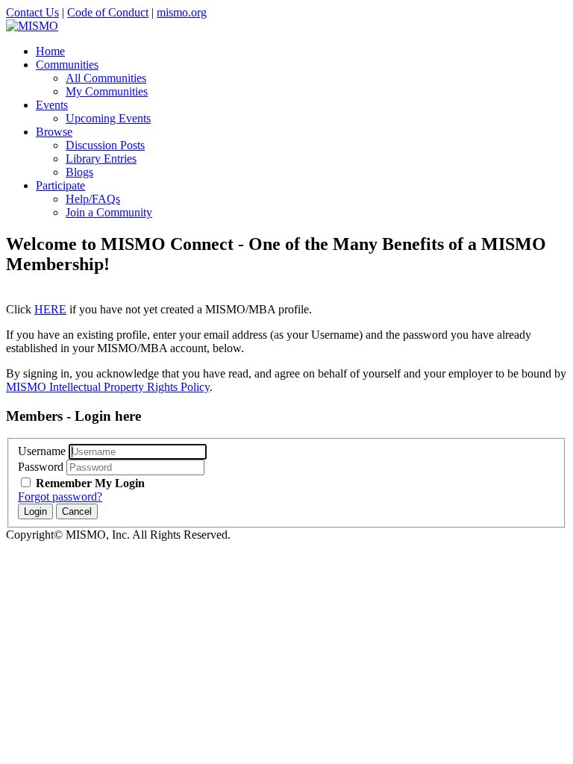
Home (50, 51)
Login (35, 511)
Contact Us (32, 12)
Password (40, 466)
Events (52, 104)
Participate (60, 185)
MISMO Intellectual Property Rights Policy (108, 387)
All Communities (106, 78)
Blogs (79, 172)
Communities (67, 64)
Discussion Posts (105, 145)
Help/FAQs (93, 198)
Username (42, 451)
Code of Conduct (107, 12)
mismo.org (182, 12)
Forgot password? (60, 496)
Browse (54, 131)
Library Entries (101, 158)
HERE (50, 309)
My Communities (107, 91)
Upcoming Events (108, 118)
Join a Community (109, 212)
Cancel (77, 511)
